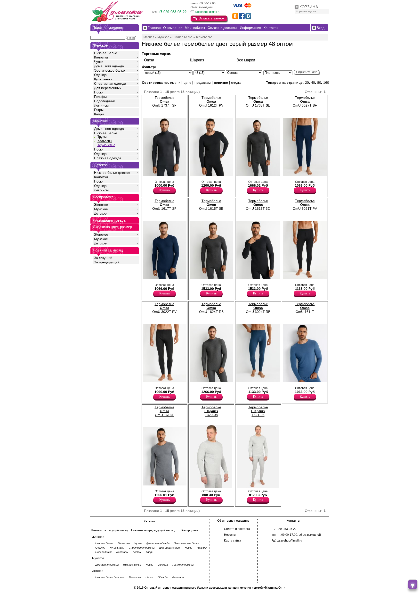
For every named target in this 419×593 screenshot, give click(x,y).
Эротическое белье (109, 70)
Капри (99, 114)
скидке (236, 82)
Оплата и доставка (237, 529)
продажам (202, 82)
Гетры (99, 110)
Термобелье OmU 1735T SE (258, 101)
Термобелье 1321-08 (258, 411)
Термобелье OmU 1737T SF (164, 101)
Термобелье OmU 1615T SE (211, 204)
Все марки (245, 60)
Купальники (103, 79)
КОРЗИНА (308, 7)
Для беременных (107, 88)
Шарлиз (197, 60)
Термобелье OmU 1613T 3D (258, 204)
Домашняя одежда (109, 66)
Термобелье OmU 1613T (164, 411)
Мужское (101, 209)
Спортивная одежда (110, 83)
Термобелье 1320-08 (211, 411)
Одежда (100, 75)
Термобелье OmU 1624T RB (211, 308)
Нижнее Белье (105, 53)
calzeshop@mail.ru (207, 12)
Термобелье (106, 145)
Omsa (149, 60)
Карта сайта (232, 540)
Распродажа (190, 530)
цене (187, 82)
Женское (101, 205)
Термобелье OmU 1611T (305, 308)
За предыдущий (107, 262)
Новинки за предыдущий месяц (153, 530)
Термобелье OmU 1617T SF (164, 204)
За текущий (103, 258)
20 (307, 82)
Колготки (101, 57)
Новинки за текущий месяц (109, 530)
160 (326, 82)
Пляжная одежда (107, 158)
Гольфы (100, 97)
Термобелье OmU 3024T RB (258, 308)
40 (313, 82)
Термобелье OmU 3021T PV (305, 204)
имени (175, 82)
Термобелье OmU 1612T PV (211, 101)
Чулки (98, 62)
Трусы (101, 137)
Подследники (104, 101)
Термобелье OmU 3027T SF (305, 101)
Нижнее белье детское (112, 173)
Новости (230, 534)
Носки (99, 92)
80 (319, 82)
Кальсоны (104, 141)
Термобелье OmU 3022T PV (164, 308)
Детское (101, 165)
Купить (164, 190)
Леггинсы (101, 105)
